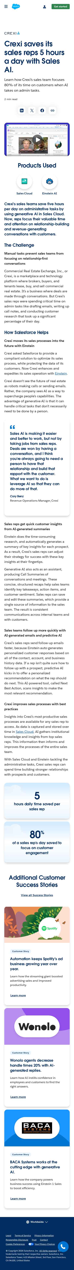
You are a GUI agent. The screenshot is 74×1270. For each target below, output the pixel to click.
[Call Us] (63, 1246)
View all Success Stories (37, 895)
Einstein (61, 373)
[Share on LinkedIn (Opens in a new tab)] (21, 110)
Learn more (18, 995)
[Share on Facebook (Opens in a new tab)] (42, 110)
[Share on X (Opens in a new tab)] (32, 110)
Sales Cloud (25, 193)
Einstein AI (49, 193)
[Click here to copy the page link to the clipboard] (52, 110)
